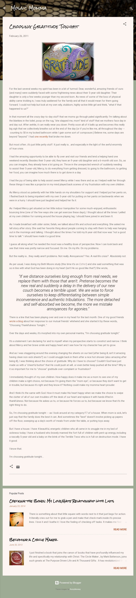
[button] (125, 24)
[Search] (131, 9)
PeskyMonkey (75, 589)
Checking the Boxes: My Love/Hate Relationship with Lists (61, 501)
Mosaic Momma (29, 8)
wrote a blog (16, 321)
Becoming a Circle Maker (33, 539)
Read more (120, 529)
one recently (41, 136)
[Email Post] (18, 468)
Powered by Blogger (70, 582)
